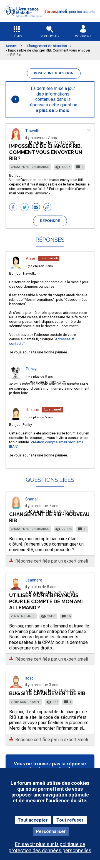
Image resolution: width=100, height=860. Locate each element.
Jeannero (33, 580)
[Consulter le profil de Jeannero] (15, 588)
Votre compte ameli (26, 701)
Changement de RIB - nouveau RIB (49, 517)
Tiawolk (32, 131)
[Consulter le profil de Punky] (15, 377)
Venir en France (23, 616)
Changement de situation (30, 166)
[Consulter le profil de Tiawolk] (15, 138)
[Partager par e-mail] (36, 207)
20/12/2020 (47, 382)
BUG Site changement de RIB (47, 693)
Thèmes (16, 36)
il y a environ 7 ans (39, 266)
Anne (30, 258)
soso (29, 678)
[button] (50, 20)
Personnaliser (51, 831)
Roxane (32, 409)
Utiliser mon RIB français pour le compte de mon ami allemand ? (46, 601)
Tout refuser (70, 820)
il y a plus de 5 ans (39, 376)
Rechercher (50, 36)
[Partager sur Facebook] (13, 207)
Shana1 (32, 499)
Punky (31, 369)
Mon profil (83, 36)
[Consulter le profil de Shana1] (15, 507)
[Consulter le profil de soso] (15, 686)
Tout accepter (33, 820)
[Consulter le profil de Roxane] (15, 418)
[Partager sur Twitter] (25, 207)
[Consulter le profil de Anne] (15, 267)
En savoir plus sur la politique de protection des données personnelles (50, 847)
